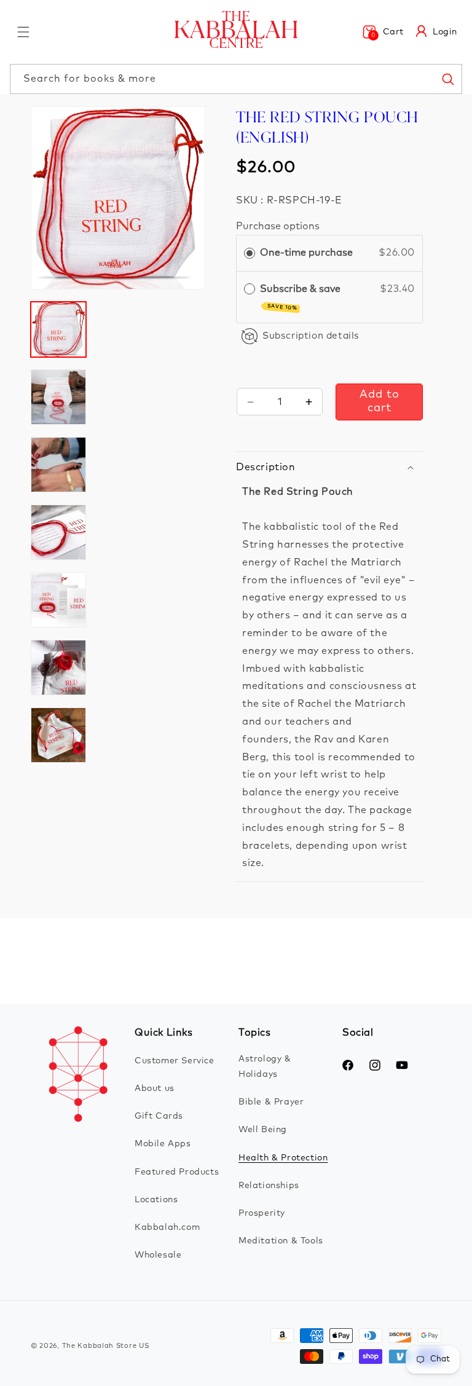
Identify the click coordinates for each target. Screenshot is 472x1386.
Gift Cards (159, 1116)
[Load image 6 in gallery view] (58, 667)
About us (155, 1088)
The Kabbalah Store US (105, 1345)
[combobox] (236, 79)
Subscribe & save (301, 298)
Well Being (262, 1129)
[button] (23, 31)
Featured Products (177, 1172)
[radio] (249, 253)
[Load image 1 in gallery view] (58, 329)
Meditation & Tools (280, 1241)
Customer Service (174, 1061)
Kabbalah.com (167, 1227)
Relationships (268, 1185)
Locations (156, 1199)
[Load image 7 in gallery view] (58, 735)
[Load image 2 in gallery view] (58, 397)
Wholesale (158, 1255)
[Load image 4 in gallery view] (58, 532)
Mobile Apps (163, 1144)
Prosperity (261, 1213)
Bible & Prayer (271, 1102)
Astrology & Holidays (264, 1067)
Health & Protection (283, 1158)
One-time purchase (306, 253)
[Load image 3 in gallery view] (58, 464)
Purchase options (278, 226)
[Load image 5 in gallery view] (58, 600)
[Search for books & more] (447, 78)
